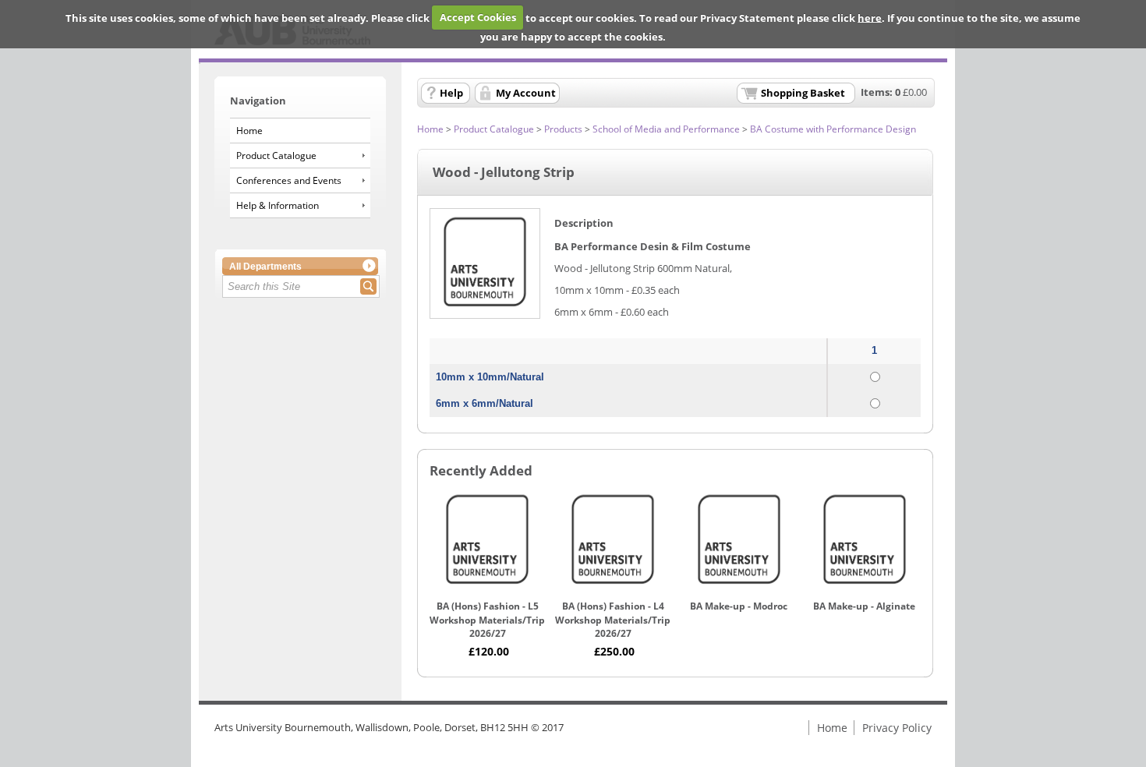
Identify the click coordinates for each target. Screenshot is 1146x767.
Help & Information (277, 205)
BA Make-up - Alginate (864, 606)
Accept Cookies (478, 17)
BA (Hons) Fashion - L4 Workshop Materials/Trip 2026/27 (612, 619)
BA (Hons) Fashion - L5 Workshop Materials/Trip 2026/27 (487, 619)
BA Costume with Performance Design (833, 129)
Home (249, 130)
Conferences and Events (288, 180)
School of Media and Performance (666, 129)
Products (563, 129)
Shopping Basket (803, 93)
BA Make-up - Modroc (738, 606)
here (870, 17)
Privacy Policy (897, 727)
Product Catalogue (276, 155)
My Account (526, 93)
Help (451, 93)
